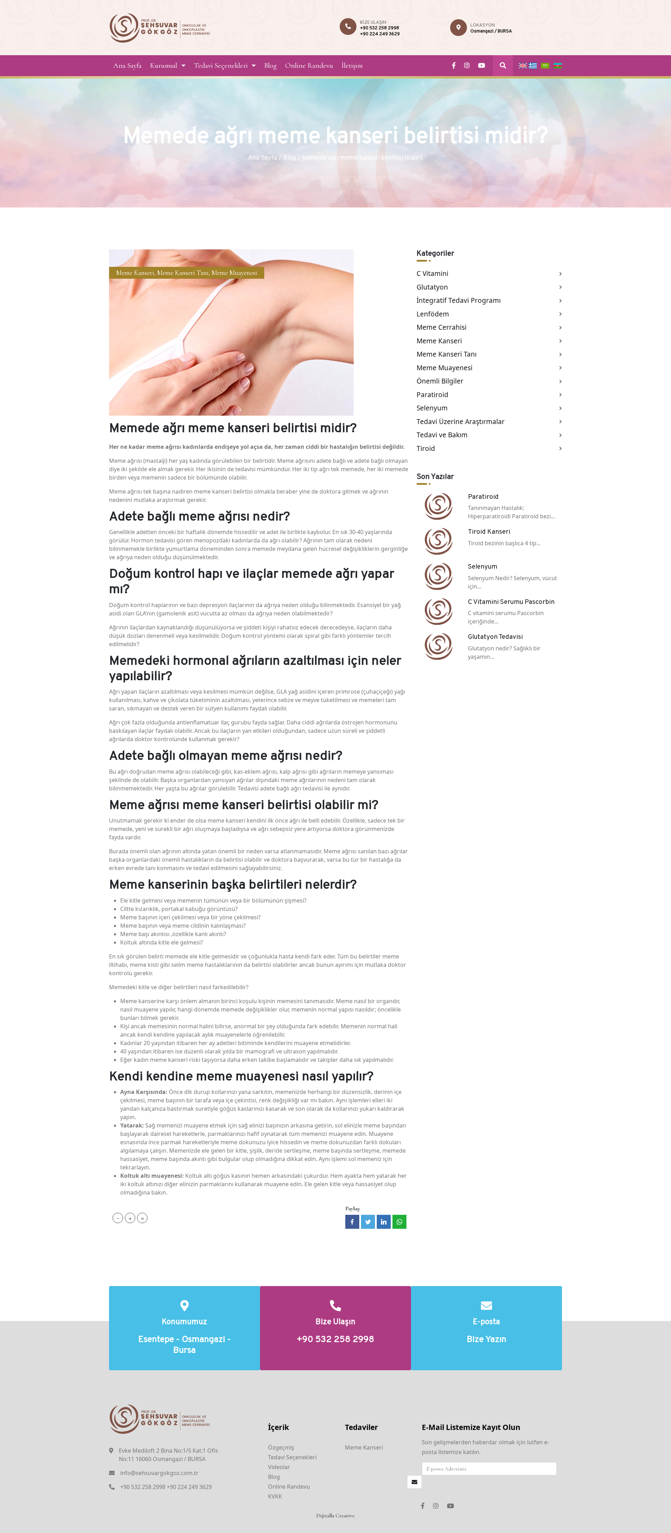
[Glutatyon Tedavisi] (438, 645)
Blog (270, 65)
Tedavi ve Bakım (442, 434)
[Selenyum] (438, 575)
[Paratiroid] (438, 505)
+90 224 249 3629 (380, 34)
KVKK (275, 1496)
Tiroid (426, 448)
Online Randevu (309, 65)
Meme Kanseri (135, 273)
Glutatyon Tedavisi (495, 637)
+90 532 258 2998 (379, 28)
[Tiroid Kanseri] (438, 540)
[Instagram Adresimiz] (467, 65)
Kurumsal (163, 65)
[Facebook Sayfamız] (454, 65)
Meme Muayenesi (234, 273)
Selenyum (432, 408)
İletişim (352, 65)
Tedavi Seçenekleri (221, 65)
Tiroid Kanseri (489, 532)
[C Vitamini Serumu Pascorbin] (438, 610)
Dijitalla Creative (335, 1515)
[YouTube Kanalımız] (481, 65)
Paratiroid (432, 394)
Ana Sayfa (127, 65)
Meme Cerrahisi (442, 327)
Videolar (279, 1467)
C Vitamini (432, 273)
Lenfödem (433, 314)
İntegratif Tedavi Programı (459, 300)
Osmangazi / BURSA (491, 31)
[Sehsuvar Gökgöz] (160, 26)
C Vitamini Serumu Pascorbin (511, 602)
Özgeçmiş (281, 1447)
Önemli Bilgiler (440, 381)
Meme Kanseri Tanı (183, 273)
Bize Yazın (486, 1340)
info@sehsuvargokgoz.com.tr (159, 1473)
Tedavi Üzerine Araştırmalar (461, 421)
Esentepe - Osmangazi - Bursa (184, 1345)
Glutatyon (432, 287)
